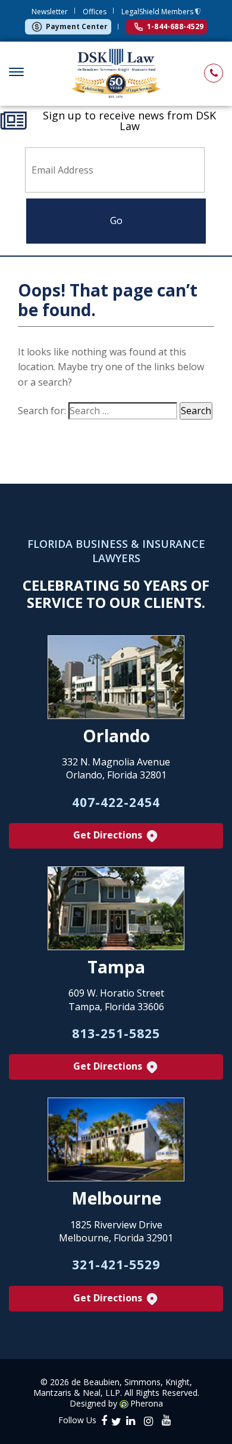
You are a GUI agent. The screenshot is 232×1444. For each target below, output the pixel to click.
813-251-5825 (116, 1033)
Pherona (146, 1403)
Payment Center (77, 26)
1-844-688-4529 (175, 26)
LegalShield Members (158, 12)
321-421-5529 (116, 1264)
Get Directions (109, 834)
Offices (94, 12)
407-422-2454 (116, 802)
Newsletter (50, 12)
